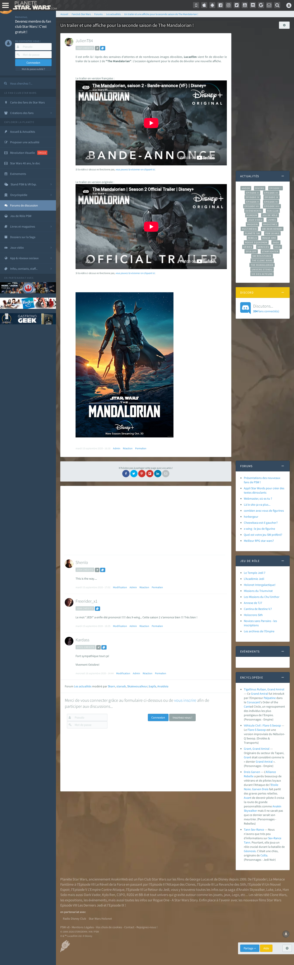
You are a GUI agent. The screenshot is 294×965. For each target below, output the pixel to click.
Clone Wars (278, 894)
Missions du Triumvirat (258, 591)
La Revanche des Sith (230, 884)
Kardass (82, 639)
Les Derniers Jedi (90, 905)
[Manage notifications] (286, 934)
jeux (227, 894)
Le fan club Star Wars (20, 92)
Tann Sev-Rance (254, 829)
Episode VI (271, 201)
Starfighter (270, 251)
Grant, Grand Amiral (256, 749)
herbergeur (251, 517)
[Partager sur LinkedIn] (157, 473)
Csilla (263, 855)
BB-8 (142, 894)
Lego (235, 894)
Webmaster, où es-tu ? (258, 498)
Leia (278, 889)
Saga (276, 242)
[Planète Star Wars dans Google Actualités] (261, 5)
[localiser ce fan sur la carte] (97, 48)
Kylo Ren (108, 894)
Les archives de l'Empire (259, 631)
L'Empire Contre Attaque (106, 889)
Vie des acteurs (262, 273)
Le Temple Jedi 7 (254, 573)
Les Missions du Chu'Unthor (261, 597)
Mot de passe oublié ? (33, 69)
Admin (116, 448)
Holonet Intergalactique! (259, 585)
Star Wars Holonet (100, 918)
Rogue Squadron (256, 242)
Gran (247, 757)
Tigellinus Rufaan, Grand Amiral (264, 689)
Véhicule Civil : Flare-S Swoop (262, 725)
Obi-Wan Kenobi (272, 228)
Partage (249, 948)
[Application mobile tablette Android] (212, 5)
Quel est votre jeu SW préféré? (263, 535)
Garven (256, 789)
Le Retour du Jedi (156, 889)
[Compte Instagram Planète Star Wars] (228, 5)
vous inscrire (185, 700)
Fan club (273, 210)
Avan (247, 798)
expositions (73, 900)
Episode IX (271, 197)
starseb (121, 686)
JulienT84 (84, 40)
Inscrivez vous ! (182, 717)
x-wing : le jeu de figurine (259, 529)
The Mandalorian (262, 264)
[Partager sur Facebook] (126, 473)
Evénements (254, 210)
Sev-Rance (274, 838)
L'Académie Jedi (254, 579)
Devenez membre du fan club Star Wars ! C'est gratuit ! (33, 26)
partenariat (17, 277)
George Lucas (199, 879)
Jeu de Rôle (270, 215)
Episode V (252, 201)
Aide (266, 948)
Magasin (252, 224)
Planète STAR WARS (34, 5)
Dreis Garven (252, 772)
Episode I (275, 188)
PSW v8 (65, 927)
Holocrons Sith (253, 615)
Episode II (252, 192)
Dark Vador (92, 894)
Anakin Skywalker (251, 889)
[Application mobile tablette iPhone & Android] (196, 5)
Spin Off (251, 251)
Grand (255, 694)
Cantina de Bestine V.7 (258, 609)
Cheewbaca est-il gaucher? (261, 523)
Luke (269, 889)
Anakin (276, 806)
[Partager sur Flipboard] (149, 473)
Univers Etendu (262, 269)
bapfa (152, 686)
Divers (259, 188)
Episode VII (251, 206)
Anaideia (162, 686)
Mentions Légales (83, 927)
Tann (247, 842)
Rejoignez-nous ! (147, 927)
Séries (247, 246)
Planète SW (252, 233)
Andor (246, 188)
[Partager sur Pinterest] (141, 473)
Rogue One (269, 237)
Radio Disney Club (74, 918)
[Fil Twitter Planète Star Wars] (237, 5)
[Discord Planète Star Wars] (253, 5)
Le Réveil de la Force (110, 884)
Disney (223, 879)
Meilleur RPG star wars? (259, 541)
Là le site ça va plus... (257, 504)
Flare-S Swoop (257, 730)
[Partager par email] (165, 473)
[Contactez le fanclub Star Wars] (269, 5)
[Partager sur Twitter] (134, 473)
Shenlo (82, 562)
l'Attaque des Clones (180, 884)
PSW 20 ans (272, 233)
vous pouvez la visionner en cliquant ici (135, 169)
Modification (120, 587)
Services (263, 246)
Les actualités (82, 686)
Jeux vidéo (255, 219)
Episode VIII (272, 206)
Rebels (252, 237)
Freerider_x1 (86, 601)
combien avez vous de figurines (264, 511)
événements (97, 900)
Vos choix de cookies (109, 927)
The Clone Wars (262, 260)
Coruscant (253, 702)
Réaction (128, 448)
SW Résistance (262, 255)
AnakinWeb (119, 879)
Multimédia (249, 228)
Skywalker (250, 811)
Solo (277, 246)
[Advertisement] (145, 520)
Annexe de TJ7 (253, 603)
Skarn (111, 686)
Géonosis (250, 851)
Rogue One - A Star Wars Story (175, 900)
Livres (272, 219)
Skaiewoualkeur (137, 686)
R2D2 (130, 894)
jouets (218, 894)
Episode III (271, 192)
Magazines (270, 224)
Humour (251, 215)
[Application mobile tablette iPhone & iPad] (204, 5)
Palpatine (270, 698)
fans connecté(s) (266, 308)
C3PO (121, 894)
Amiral (264, 694)
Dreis (265, 789)
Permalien (140, 448)
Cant (247, 706)
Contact (129, 927)
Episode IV (252, 197)
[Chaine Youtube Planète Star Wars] (245, 5)
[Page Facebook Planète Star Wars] (220, 5)
